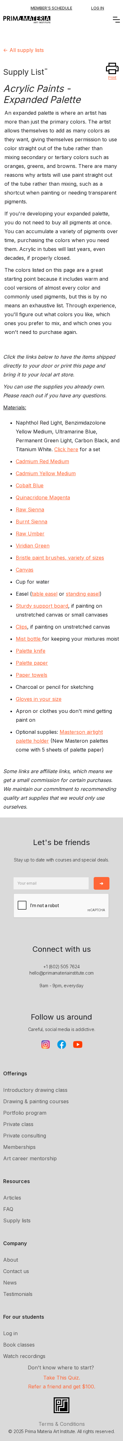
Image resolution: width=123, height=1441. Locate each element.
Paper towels (31, 675)
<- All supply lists (23, 50)
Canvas (24, 570)
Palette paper (32, 663)
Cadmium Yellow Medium (46, 473)
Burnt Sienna (31, 521)
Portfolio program (24, 1113)
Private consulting (24, 1135)
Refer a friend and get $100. (61, 1386)
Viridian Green (33, 545)
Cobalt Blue (30, 485)
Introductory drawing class (35, 1090)
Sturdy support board (42, 606)
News (10, 1282)
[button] (116, 19)
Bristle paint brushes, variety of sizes (60, 557)
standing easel (83, 594)
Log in (10, 1333)
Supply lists (17, 1220)
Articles (12, 1197)
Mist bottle (29, 639)
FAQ (8, 1209)
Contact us (16, 1271)
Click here (66, 449)
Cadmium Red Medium (42, 461)
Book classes (19, 1345)
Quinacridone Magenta (43, 497)
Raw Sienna (30, 509)
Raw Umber (30, 533)
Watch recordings (24, 1356)
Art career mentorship (30, 1158)
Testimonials (17, 1294)
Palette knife (30, 651)
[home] (26, 19)
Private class (18, 1124)
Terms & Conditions (61, 1424)
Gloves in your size (39, 699)
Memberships (19, 1147)
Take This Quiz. (61, 1377)
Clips (21, 627)
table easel (44, 594)
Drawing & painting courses (36, 1101)
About (10, 1260)
